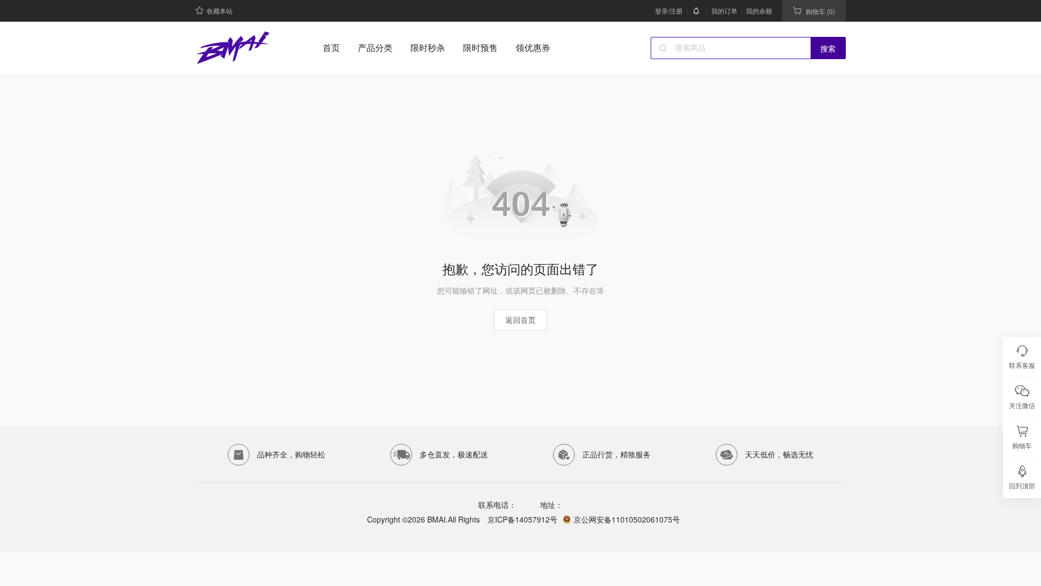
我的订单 (724, 10)
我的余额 (759, 10)
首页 (331, 47)
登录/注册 (669, 10)
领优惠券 (533, 47)
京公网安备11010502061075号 (627, 519)
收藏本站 (220, 10)
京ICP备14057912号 (521, 519)
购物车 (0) (820, 11)
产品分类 (375, 47)
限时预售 (480, 47)
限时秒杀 (427, 47)
